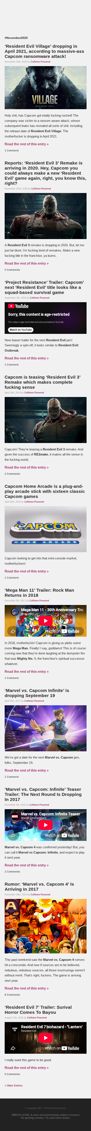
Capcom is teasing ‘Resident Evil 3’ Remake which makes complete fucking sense (42, 382)
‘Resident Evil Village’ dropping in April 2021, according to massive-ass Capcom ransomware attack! (44, 51)
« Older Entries (14, 1085)
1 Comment (12, 150)
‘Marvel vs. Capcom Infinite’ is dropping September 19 (37, 693)
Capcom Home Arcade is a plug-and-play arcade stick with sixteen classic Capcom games (45, 491)
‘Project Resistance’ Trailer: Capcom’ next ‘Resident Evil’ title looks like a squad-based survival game (44, 287)
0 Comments (12, 269)
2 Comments (12, 473)
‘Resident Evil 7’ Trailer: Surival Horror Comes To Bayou (38, 1010)
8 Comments (12, 994)
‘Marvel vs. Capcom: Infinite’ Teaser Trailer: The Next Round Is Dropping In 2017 (43, 794)
